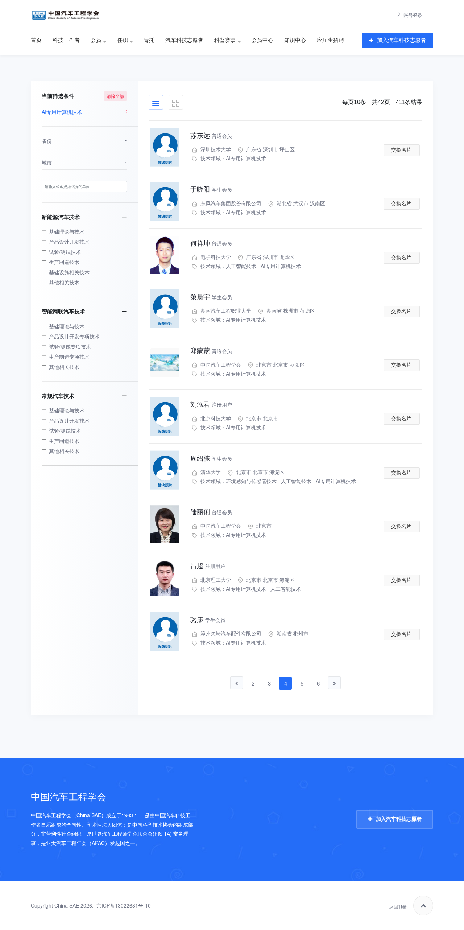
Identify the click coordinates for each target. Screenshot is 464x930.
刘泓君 (211, 404)
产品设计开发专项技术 (74, 336)
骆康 (207, 620)
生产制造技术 (64, 262)
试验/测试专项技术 (70, 346)
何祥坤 (211, 243)
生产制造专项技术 (69, 356)
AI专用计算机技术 (246, 158)
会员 (96, 40)
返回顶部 (398, 907)
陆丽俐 (211, 512)
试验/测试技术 (65, 251)
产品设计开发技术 (69, 241)
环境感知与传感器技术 (251, 481)
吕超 (207, 565)
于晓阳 (211, 189)
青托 (149, 40)
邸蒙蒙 (211, 350)
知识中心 (295, 40)
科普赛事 (225, 40)
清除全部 (115, 96)
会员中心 (262, 40)
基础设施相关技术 (69, 272)
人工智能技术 (241, 265)
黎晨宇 (211, 297)
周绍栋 (211, 458)
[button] (84, 141)
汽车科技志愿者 (184, 40)
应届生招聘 (330, 40)
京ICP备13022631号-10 (123, 905)
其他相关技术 (64, 282)
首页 (36, 40)
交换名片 (401, 150)
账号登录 (412, 15)
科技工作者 (66, 40)
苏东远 (211, 135)
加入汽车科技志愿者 (401, 40)
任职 (122, 40)
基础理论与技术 (66, 231)
